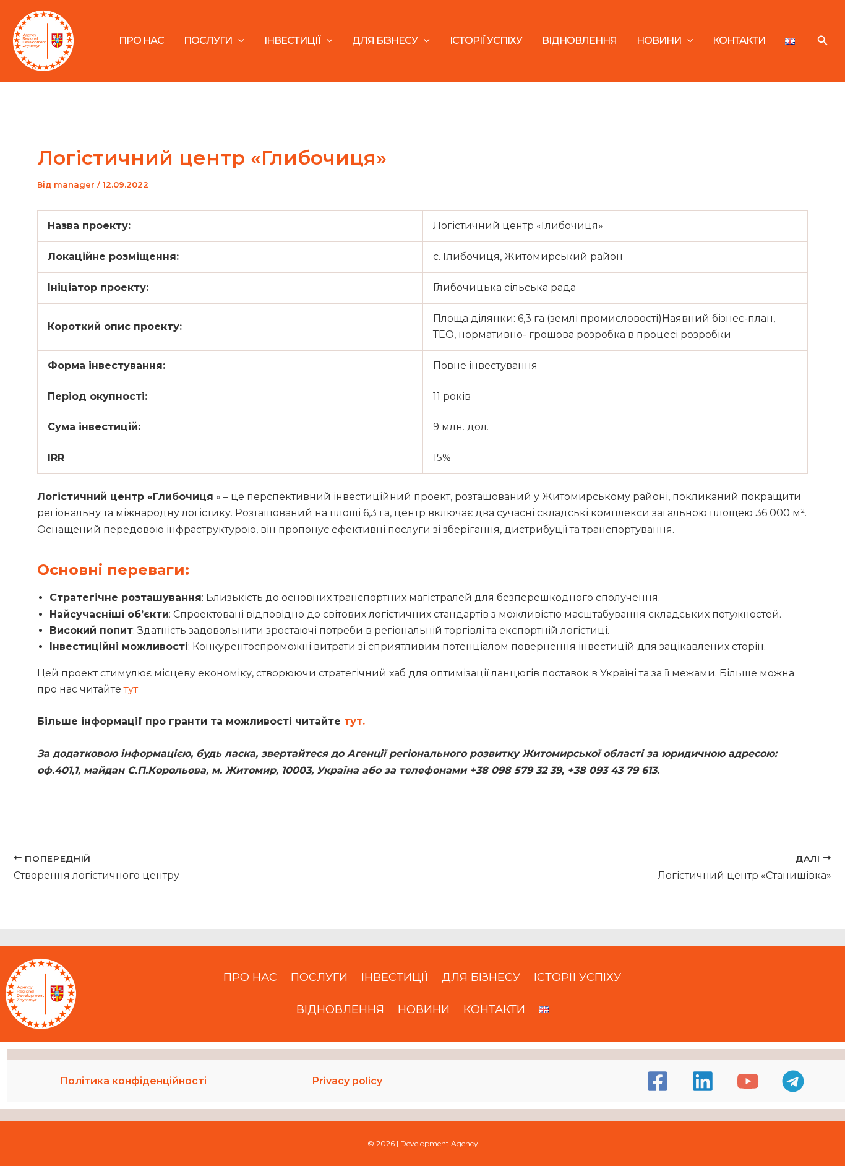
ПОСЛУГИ (208, 40)
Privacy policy (347, 1081)
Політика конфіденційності (133, 1081)
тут (132, 689)
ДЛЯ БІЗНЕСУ (385, 40)
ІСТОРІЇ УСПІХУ (486, 40)
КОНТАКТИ (739, 40)
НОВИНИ (659, 40)
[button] (238, 41)
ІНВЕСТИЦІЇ (292, 40)
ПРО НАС (141, 40)
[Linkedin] (702, 1081)
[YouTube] (748, 1081)
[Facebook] (657, 1081)
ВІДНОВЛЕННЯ (579, 40)
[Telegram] (793, 1081)
